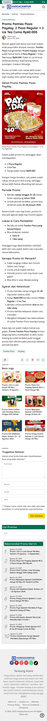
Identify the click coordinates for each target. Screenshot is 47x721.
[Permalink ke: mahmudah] (4, 37)
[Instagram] (21, 663)
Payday (21, 351)
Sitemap (35, 702)
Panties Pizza (8, 351)
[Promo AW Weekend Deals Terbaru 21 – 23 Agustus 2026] (12, 425)
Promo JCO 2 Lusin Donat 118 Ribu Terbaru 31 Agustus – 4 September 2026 (11, 387)
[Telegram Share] (38, 360)
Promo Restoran (8, 19)
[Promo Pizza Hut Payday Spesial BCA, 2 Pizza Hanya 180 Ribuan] (35, 376)
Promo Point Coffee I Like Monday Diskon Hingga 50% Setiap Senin (11, 412)
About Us (12, 702)
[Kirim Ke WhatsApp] (43, 360)
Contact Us (24, 702)
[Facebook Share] (22, 360)
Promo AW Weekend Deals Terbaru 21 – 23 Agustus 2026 (11, 436)
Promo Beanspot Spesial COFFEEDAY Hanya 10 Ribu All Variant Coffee (33, 412)
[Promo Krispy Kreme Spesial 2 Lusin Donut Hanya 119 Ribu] (35, 425)
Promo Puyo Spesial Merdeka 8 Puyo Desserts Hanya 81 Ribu (26, 609)
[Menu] (3, 7)
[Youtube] (26, 663)
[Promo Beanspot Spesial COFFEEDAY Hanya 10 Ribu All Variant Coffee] (35, 401)
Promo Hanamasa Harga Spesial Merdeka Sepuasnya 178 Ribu (24, 637)
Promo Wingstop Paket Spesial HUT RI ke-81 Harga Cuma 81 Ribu (25, 627)
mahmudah (11, 36)
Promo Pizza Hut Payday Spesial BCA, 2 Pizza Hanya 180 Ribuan (35, 387)
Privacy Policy (14, 705)
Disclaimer (23, 708)
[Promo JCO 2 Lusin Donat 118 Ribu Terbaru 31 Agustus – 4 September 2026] (12, 376)
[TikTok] (36, 663)
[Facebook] (12, 663)
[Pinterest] (16, 663)
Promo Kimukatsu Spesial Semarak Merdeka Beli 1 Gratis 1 (25, 618)
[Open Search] (43, 7)
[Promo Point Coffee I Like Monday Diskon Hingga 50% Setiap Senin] (12, 401)
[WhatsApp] (31, 663)
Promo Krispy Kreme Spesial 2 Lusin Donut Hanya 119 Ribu (34, 436)
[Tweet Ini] (27, 360)
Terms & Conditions (30, 705)
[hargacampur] (18, 7)
